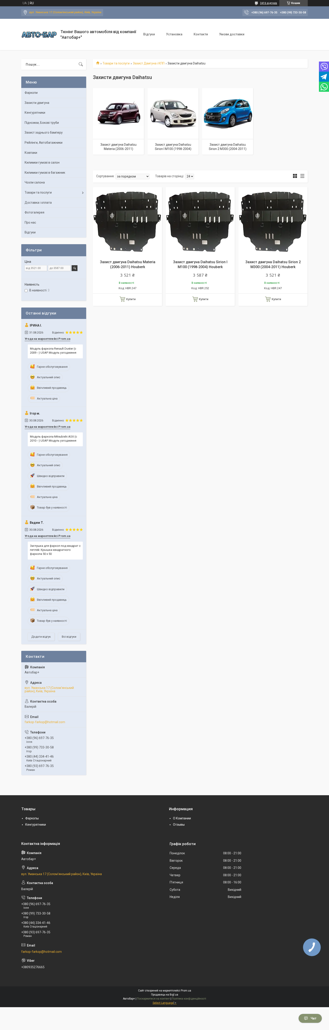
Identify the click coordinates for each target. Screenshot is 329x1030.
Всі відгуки (69, 636)
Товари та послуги (116, 63)
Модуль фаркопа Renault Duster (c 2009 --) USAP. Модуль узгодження (53, 350)
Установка (174, 34)
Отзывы (179, 824)
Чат (313, 1018)
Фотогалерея (34, 212)
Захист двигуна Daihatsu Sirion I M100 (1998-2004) (173, 147)
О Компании (182, 818)
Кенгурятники (35, 112)
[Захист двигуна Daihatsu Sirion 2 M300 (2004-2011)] (227, 113)
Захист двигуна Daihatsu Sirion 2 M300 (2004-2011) (227, 147)
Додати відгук (41, 636)
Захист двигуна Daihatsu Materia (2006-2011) (118, 147)
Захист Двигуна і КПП (148, 63)
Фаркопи (31, 92)
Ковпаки (31, 152)
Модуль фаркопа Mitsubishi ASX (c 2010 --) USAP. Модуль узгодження (53, 438)
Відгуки (149, 34)
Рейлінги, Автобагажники (43, 142)
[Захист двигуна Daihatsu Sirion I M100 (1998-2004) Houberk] (200, 221)
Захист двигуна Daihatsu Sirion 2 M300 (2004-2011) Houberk (273, 264)
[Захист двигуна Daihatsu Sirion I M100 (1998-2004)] (173, 113)
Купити (131, 299)
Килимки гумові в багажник (45, 172)
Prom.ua (186, 990)
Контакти (201, 34)
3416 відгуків (268, 3)
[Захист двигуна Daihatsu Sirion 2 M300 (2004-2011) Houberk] (273, 221)
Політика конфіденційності (189, 998)
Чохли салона (35, 182)
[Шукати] (80, 64)
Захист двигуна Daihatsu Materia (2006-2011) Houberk (127, 264)
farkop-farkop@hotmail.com (45, 722)
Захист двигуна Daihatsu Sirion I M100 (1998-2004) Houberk (200, 264)
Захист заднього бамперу (44, 132)
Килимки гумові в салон (42, 162)
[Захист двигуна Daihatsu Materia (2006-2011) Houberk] (127, 221)
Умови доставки (231, 34)
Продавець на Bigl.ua (164, 994)
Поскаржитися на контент (153, 998)
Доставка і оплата (38, 202)
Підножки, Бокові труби (42, 122)
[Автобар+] (39, 34)
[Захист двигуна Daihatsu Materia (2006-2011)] (118, 113)
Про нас (30, 222)
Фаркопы (32, 818)
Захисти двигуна (37, 103)
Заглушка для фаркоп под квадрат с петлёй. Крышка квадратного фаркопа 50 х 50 (55, 550)
